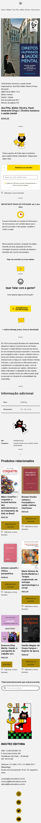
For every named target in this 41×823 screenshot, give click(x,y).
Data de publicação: (8, 100)
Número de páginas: (8, 103)
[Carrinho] (20, 269)
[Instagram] (18, 793)
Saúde (8, 10)
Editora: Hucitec (7, 95)
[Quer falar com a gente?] (20, 281)
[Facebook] (18, 802)
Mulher (31, 443)
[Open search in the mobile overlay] (20, 688)
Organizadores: (7, 86)
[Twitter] (18, 810)
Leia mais (7, 664)
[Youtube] (18, 819)
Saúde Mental (17, 445)
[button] (20, 3)
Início (3, 10)
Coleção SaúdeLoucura (20, 443)
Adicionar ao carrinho (23, 168)
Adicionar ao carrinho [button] (10, 525)
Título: (3, 84)
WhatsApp (6, 767)
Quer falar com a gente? (20, 288)
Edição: (3, 97)
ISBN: (3, 92)
